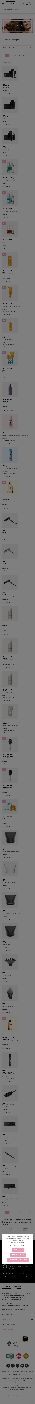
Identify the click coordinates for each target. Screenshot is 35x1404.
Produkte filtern (9, 47)
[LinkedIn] (22, 1366)
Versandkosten (14, 1380)
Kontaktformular (19, 1309)
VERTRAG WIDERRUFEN (17, 1374)
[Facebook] (8, 1366)
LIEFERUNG (6, 1371)
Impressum (22, 1245)
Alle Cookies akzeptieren (18, 1259)
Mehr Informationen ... (17, 1243)
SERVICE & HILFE (27, 1371)
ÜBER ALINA (6, 1319)
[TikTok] (27, 1366)
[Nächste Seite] (28, 55)
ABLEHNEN (18, 1250)
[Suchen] (31, 9)
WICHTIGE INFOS (8, 1314)
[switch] (16, 1346)
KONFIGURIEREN (18, 1254)
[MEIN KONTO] (27, 3)
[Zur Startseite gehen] (11, 3)
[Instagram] (17, 1366)
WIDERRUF (16, 1371)
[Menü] (4, 3)
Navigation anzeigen (11, 40)
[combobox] (15, 9)
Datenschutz (13, 1245)
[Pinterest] (13, 1366)
